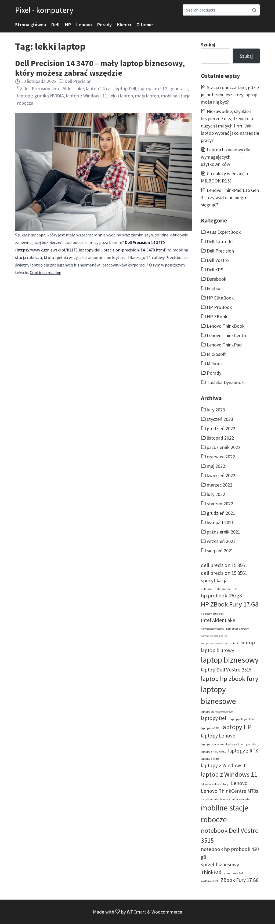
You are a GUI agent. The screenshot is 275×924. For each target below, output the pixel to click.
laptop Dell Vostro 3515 (226, 669)
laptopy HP (236, 727)
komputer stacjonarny (214, 636)
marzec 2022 (219, 485)
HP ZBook (217, 316)
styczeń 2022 (220, 504)
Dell (55, 24)
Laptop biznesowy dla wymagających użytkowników (225, 157)
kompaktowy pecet (212, 628)
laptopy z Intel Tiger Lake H (242, 744)
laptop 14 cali (99, 88)
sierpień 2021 (220, 550)
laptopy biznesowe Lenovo (217, 711)
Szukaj (208, 45)
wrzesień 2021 (221, 541)
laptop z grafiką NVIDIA (40, 96)
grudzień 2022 (221, 428)
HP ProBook (219, 307)
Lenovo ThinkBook (226, 326)
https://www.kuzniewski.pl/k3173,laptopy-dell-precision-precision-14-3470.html (91, 250)
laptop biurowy (217, 650)
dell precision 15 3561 (224, 565)
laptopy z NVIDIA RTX (213, 751)
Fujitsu (213, 288)
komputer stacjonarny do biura (219, 643)
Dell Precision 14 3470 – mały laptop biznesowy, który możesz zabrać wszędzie (100, 68)
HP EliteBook (220, 298)
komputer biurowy (237, 628)
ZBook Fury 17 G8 (239, 880)
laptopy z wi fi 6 (210, 759)
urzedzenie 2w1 (233, 873)
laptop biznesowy (230, 660)
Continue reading (45, 272)
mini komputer (241, 799)
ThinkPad (211, 872)
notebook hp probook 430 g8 (230, 853)
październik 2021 (223, 532)
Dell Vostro (218, 260)
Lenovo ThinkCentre (227, 335)
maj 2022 (216, 466)
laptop (247, 642)
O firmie (144, 24)
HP (68, 24)
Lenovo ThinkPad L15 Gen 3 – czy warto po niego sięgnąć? (230, 197)
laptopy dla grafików (242, 719)
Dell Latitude (220, 241)
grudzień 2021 (221, 513)
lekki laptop (121, 96)
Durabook (216, 279)
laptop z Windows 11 (86, 96)
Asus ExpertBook (224, 232)
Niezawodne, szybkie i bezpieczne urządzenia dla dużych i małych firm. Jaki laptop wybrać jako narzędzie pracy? (230, 125)
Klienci (124, 24)
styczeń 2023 (220, 419)
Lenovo (84, 24)
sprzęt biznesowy (220, 864)
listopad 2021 (220, 522)
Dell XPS (215, 269)
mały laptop (147, 96)
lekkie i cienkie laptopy (215, 784)
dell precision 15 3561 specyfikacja (224, 577)
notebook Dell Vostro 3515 (230, 835)
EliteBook (206, 589)
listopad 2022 (220, 438)
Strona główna (30, 24)
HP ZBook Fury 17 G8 (229, 604)
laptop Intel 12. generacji (163, 88)
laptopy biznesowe (218, 695)
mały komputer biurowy (215, 799)
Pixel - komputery (44, 10)
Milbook (215, 363)
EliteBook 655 (223, 589)
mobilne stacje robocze (224, 813)
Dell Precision (78, 81)
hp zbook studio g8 (212, 613)
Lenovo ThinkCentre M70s (229, 791)
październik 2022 (223, 447)
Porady (104, 24)
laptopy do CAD (210, 728)
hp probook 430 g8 (221, 595)
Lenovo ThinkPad (224, 345)
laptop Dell (125, 88)
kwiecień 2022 (221, 475)
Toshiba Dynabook (225, 382)
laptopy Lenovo (218, 735)
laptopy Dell (214, 718)
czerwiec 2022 (221, 457)
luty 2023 (216, 410)
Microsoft (216, 354)
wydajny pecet (209, 881)
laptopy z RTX (243, 750)
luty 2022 (216, 494)
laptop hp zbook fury (229, 678)
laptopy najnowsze (212, 744)
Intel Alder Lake (68, 88)
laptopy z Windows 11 (224, 765)
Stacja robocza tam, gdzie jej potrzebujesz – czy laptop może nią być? (230, 94)
